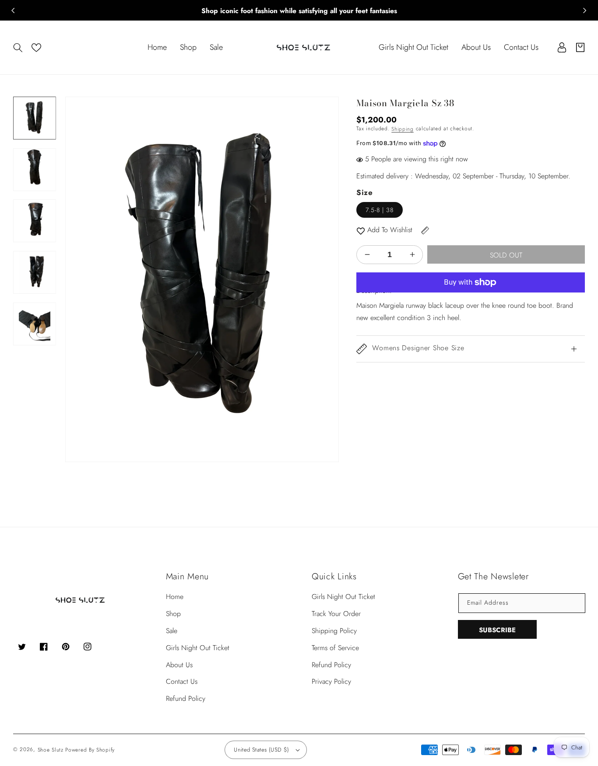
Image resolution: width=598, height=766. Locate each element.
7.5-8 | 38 (380, 209)
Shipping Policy (334, 631)
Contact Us (181, 681)
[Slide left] (13, 10)
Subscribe (497, 630)
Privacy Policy (331, 681)
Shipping (402, 129)
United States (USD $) (261, 749)
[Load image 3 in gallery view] (34, 221)
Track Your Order (336, 614)
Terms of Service (335, 648)
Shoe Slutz (50, 750)
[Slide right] (585, 10)
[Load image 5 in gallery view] (34, 324)
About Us (179, 665)
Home (174, 597)
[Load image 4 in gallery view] (34, 272)
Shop (173, 614)
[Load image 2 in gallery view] (34, 169)
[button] (18, 47)
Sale (171, 631)
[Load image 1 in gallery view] (34, 118)
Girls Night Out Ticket (197, 648)
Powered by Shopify (90, 750)
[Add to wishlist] (360, 230)
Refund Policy (185, 698)
